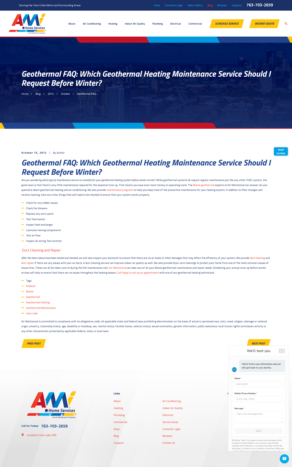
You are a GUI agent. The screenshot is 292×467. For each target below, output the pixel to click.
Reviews (222, 5)
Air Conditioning (171, 401)
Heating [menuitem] (112, 24)
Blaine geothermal (203, 185)
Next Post (258, 343)
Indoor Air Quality (172, 408)
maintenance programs (119, 190)
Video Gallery (195, 5)
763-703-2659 (260, 5)
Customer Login (174, 5)
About (117, 401)
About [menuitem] (71, 24)
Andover (31, 286)
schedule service (227, 23)
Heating (118, 408)
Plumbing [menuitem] (157, 24)
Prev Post (33, 343)
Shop (157, 5)
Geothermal (33, 297)
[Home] (27, 23)
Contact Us (168, 443)
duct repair (27, 263)
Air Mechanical (117, 268)
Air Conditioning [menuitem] (92, 24)
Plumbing (119, 415)
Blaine (29, 291)
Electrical (167, 415)
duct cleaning (257, 258)
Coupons (237, 5)
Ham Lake (32, 313)
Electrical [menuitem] (175, 24)
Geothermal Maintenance (41, 308)
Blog (209, 5)
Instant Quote (264, 23)
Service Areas (170, 422)
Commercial (120, 422)
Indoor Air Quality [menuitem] (135, 24)
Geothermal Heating (38, 302)
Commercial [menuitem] (195, 24)
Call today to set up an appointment (138, 273)
